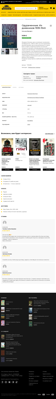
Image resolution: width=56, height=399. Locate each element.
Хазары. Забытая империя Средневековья (12, 315)
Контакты (31, 374)
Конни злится (9, 302)
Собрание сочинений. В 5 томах (14, 308)
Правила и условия (34, 376)
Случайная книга (47, 381)
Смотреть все (49, 133)
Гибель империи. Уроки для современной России (6, 161)
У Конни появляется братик (13, 322)
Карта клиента (46, 374)
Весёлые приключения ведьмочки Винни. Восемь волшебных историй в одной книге (13, 344)
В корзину (7, 169)
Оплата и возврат (33, 381)
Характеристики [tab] (6, 87)
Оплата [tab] (14, 87)
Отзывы (45, 371)
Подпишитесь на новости (33, 384)
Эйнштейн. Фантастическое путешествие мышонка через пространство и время (41, 302)
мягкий (29, 105)
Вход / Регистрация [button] (43, 8)
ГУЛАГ (17, 159)
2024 (28, 124)
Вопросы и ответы (48, 378)
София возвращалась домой (41, 316)
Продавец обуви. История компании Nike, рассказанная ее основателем (14, 336)
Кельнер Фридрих (27, 31)
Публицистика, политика (34, 67)
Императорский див (39, 323)
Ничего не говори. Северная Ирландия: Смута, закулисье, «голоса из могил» (34, 161)
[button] (54, 8)
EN (54, 2)
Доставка (31, 378)
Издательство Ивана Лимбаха (35, 97)
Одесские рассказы (11, 352)
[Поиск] (36, 8)
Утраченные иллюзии (11, 358)
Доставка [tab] (21, 87)
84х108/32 (30, 120)
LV (52, 2)
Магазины (31, 371)
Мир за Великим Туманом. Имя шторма (42, 309)
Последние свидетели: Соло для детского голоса (48, 160)
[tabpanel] (28, 109)
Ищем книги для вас (48, 376)
